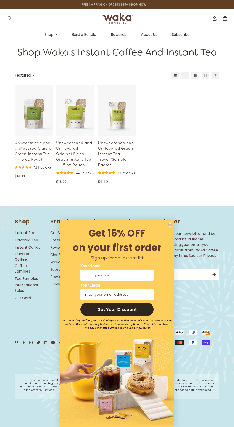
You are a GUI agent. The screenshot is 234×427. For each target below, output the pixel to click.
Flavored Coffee (22, 256)
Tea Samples (26, 278)
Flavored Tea (26, 240)
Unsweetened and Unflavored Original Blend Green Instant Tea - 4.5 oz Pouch (74, 154)
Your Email (90, 285)
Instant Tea (25, 232)
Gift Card (23, 297)
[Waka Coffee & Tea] (117, 18)
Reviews (57, 247)
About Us (149, 34)
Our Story (58, 232)
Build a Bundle (84, 34)
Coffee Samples (22, 268)
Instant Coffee (28, 247)
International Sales (26, 287)
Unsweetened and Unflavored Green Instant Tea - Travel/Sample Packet (116, 154)
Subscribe (181, 34)
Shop (48, 34)
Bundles (57, 284)
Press (55, 240)
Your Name (90, 266)
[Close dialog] (170, 224)
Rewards (118, 34)
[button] (117, 309)
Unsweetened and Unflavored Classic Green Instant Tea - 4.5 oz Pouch (33, 151)
